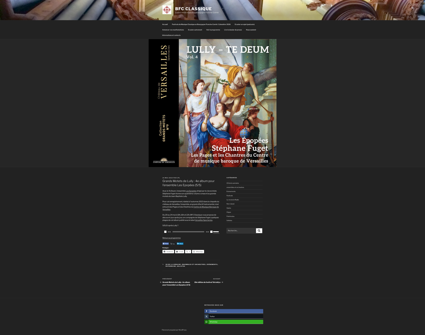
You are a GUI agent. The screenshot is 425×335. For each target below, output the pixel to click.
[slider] (216, 232)
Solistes (181, 266)
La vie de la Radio (233, 200)
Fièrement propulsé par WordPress (174, 330)
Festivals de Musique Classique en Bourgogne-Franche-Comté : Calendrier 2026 (201, 24)
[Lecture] (165, 232)
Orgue (229, 212)
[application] (191, 232)
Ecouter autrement (195, 30)
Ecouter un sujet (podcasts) (245, 24)
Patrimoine (171, 266)
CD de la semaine (173, 264)
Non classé (230, 204)
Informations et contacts (171, 35)
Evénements (212, 264)
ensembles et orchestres (194, 264)
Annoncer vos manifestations (173, 30)
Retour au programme (171, 238)
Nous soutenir (251, 30)
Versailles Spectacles (203, 220)
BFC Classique (193, 8)
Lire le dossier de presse (233, 30)
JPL (178, 178)
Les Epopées (191, 191)
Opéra (229, 208)
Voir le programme (213, 30)
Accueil (165, 24)
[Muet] (211, 232)
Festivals (230, 196)
